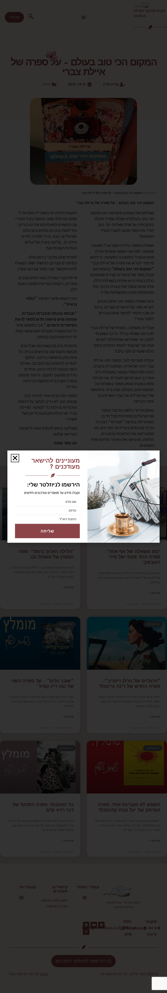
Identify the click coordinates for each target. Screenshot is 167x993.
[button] (15, 458)
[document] (83, 496)
